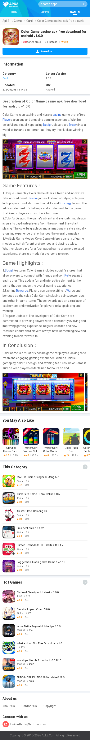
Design (47, 124)
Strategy (65, 203)
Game (18, 20)
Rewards (22, 290)
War (69, 290)
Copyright (50, 706)
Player (7, 119)
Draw (72, 124)
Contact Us (29, 706)
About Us (9, 706)
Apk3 (6, 20)
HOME (15, 12)
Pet (66, 275)
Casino (32, 198)
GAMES (75, 12)
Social (9, 270)
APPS (45, 12)
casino (57, 114)
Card (29, 20)
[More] (85, 466)
